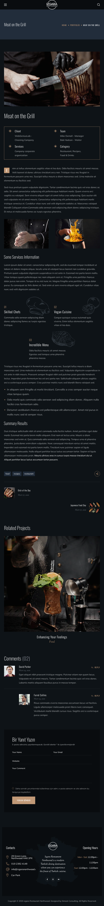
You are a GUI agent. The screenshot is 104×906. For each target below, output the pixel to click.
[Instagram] (53, 879)
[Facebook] (47, 879)
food (7, 474)
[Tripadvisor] (59, 879)
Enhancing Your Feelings (52, 636)
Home (64, 25)
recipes (17, 474)
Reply (97, 667)
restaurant (28, 474)
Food (52, 642)
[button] (98, 4)
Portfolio (75, 25)
